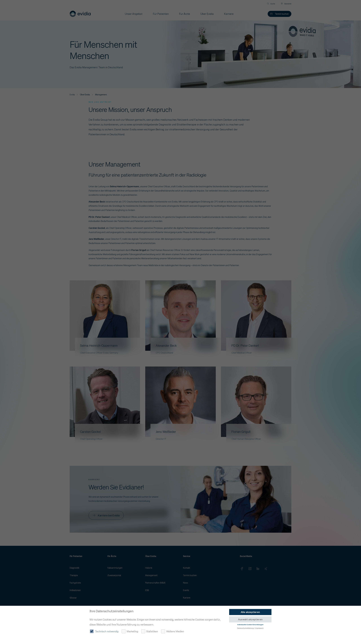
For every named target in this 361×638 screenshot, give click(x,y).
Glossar (73, 597)
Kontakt (186, 568)
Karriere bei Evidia (109, 515)
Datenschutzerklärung (245, 628)
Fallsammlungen (114, 568)
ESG (147, 590)
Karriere (186, 597)
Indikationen (75, 590)
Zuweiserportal (114, 575)
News (185, 583)
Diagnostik (74, 568)
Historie (148, 568)
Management (151, 575)
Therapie (74, 575)
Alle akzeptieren (250, 611)
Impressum (259, 628)
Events (186, 590)
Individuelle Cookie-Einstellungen (250, 624)
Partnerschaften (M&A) (155, 583)
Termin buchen (282, 14)
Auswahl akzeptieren (250, 619)
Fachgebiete (75, 583)
